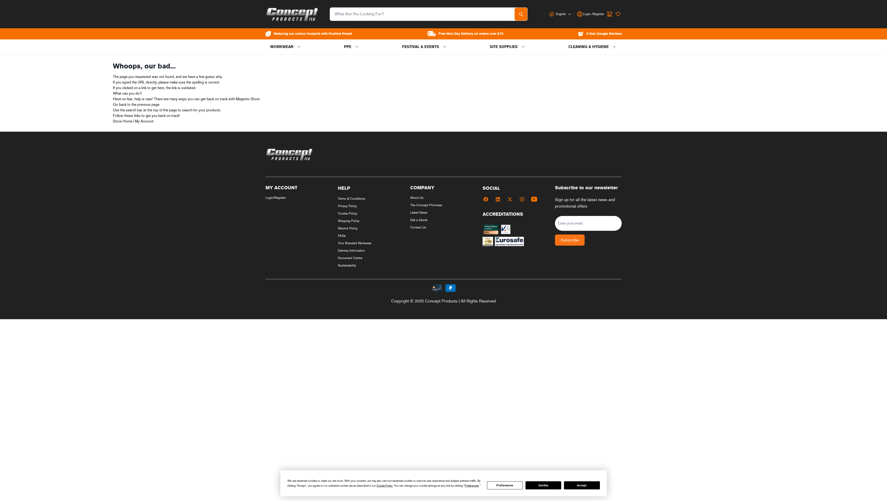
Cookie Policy (347, 213)
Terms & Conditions (351, 199)
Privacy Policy (347, 206)
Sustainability (347, 265)
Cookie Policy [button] (385, 485)
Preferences (504, 485)
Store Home (122, 121)
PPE (347, 47)
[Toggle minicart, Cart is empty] (609, 14)
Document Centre (350, 258)
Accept (582, 485)
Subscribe (570, 240)
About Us (416, 198)
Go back (119, 104)
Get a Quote (418, 220)
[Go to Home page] (293, 14)
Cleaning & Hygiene (588, 47)
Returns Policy (348, 228)
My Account (144, 121)
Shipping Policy (348, 221)
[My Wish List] (618, 14)
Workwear (281, 47)
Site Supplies (504, 47)
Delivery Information (351, 251)
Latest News (418, 213)
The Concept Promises (426, 205)
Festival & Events (420, 47)
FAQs (342, 236)
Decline (543, 485)
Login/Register (276, 198)
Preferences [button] (472, 485)
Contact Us (418, 227)
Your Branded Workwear (354, 243)
